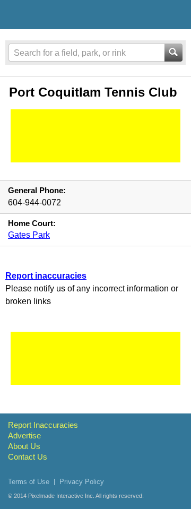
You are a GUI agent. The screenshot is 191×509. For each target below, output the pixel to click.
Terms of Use (28, 482)
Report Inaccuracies (43, 424)
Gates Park (29, 234)
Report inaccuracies (45, 275)
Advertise (24, 435)
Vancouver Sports (65, 16)
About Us (24, 446)
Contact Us (27, 456)
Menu (173, 14)
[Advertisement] (95, 135)
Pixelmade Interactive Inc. (61, 496)
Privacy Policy (81, 482)
